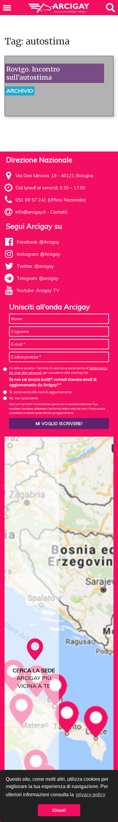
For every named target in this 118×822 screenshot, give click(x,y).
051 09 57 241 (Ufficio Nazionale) (50, 200)
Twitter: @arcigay (35, 266)
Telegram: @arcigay (37, 278)
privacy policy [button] (90, 794)
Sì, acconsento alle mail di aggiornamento (40, 392)
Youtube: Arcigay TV (38, 290)
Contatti (58, 212)
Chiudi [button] (59, 810)
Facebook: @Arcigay (38, 242)
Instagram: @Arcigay (38, 254)
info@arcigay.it (30, 212)
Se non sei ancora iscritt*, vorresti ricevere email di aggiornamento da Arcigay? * (53, 382)
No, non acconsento (23, 398)
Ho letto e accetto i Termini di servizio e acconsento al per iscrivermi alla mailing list (58, 370)
